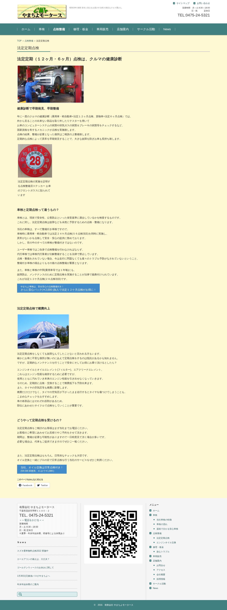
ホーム (25, 29)
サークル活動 (146, 29)
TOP (19, 41)
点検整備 (59, 29)
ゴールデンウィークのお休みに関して (35, 567)
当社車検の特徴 (164, 519)
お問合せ (161, 565)
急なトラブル (163, 551)
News (167, 29)
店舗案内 (123, 29)
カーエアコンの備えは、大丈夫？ (33, 559)
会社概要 (161, 574)
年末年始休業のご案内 (28, 584)
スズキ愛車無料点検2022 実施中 (32, 551)
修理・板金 (80, 29)
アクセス (161, 570)
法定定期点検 (163, 538)
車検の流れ (162, 524)
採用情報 (161, 579)
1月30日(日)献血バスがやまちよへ (33, 576)
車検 (42, 29)
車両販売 (103, 29)
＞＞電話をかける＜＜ (31, 520)
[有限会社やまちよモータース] (42, 11)
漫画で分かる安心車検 (167, 529)
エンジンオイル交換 (166, 542)
